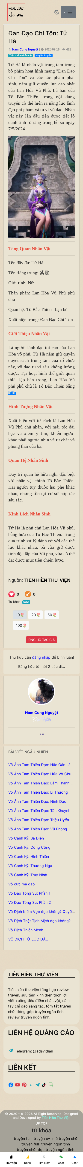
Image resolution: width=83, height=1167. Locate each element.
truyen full (30, 1144)
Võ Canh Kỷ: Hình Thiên (28, 856)
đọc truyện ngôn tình (56, 1149)
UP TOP (41, 1123)
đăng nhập (41, 657)
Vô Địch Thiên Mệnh (25, 930)
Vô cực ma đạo (21, 884)
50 (50, 615)
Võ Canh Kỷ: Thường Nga (30, 865)
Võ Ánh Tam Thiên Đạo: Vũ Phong (37, 829)
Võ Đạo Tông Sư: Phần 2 (29, 902)
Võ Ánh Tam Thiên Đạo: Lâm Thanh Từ (41, 783)
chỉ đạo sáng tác (29, 1006)
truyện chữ (26, 1149)
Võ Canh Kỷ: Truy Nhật (27, 875)
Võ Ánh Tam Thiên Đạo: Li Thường (38, 792)
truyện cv (42, 1138)
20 (34, 615)
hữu (12, 392)
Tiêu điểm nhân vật (20, 55)
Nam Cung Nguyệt (25, 49)
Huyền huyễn (44, 55)
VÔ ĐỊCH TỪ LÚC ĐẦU (28, 939)
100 (19, 625)
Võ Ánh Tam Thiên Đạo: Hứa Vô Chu (39, 774)
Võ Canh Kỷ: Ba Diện (26, 838)
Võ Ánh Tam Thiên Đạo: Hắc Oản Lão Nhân (45, 764)
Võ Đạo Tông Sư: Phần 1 (29, 893)
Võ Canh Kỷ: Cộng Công (29, 847)
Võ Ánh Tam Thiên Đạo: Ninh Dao (37, 801)
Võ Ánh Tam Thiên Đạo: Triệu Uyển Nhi (42, 819)
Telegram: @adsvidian (33, 1051)
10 (18, 615)
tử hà (26, 602)
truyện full (22, 1138)
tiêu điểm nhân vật (44, 1000)
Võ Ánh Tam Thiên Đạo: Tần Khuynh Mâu (43, 810)
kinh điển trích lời (51, 995)
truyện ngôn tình (49, 1011)
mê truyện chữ (64, 1138)
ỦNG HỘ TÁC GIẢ (41, 640)
